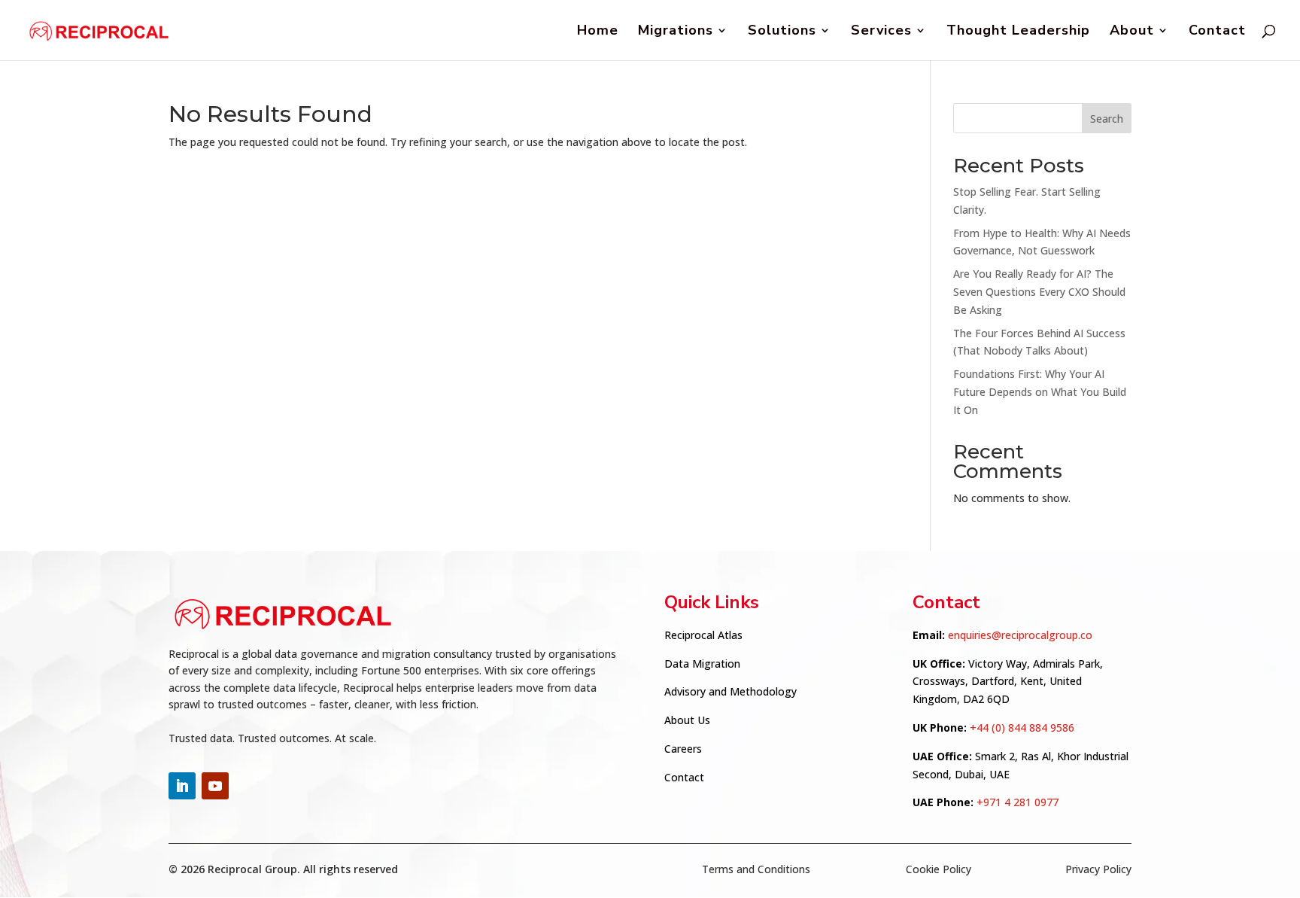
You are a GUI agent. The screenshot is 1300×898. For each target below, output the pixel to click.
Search (1106, 118)
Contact (1217, 32)
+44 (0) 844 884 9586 (1022, 727)
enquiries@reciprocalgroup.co (1020, 635)
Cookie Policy (938, 869)
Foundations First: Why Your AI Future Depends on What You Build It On (1039, 392)
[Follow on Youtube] (215, 785)
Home (597, 32)
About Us (687, 720)
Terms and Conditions (756, 869)
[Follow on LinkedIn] (182, 785)
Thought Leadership (1018, 32)
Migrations (675, 32)
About (1132, 32)
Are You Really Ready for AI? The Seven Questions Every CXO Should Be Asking (1039, 291)
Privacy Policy (1098, 869)
